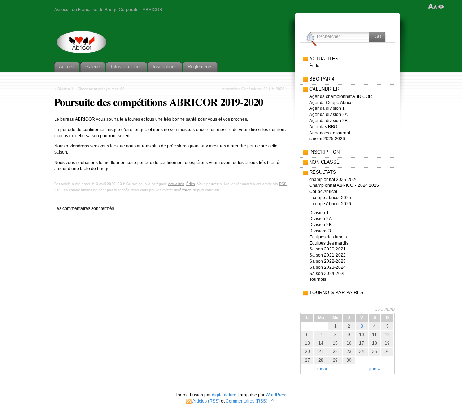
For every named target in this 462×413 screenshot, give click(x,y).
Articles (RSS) (206, 401)
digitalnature (224, 394)
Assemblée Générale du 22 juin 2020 (253, 89)
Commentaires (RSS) (246, 401)
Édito (190, 184)
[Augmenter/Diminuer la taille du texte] (432, 6)
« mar (321, 368)
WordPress (276, 394)
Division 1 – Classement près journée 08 (91, 89)
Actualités (176, 184)
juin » (374, 368)
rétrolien (185, 190)
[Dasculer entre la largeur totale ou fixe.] (441, 6)
